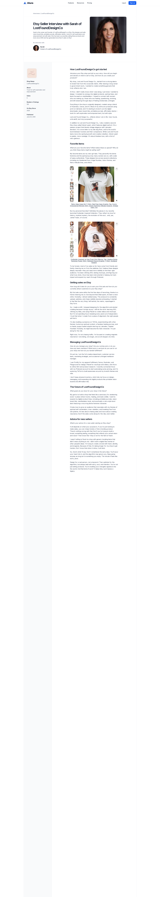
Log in (124, 3)
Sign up (132, 3)
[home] (28, 3)
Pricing (89, 3)
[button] (71, 3)
